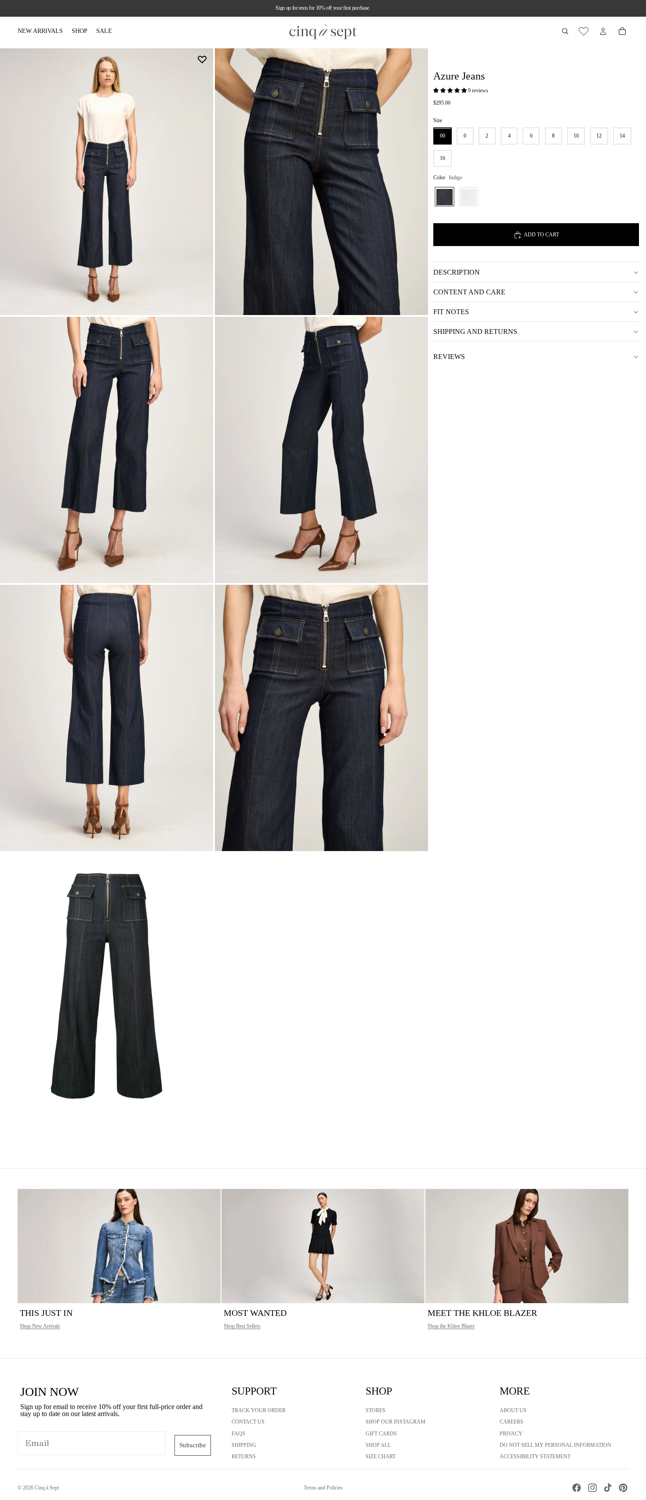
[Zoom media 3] (106, 450)
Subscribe (192, 1445)
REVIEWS (449, 356)
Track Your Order (259, 1410)
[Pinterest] (623, 1487)
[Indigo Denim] (444, 197)
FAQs (238, 1434)
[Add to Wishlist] (202, 59)
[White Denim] (468, 197)
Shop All (378, 1445)
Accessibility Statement (535, 1456)
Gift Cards (381, 1434)
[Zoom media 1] (106, 181)
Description (456, 272)
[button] (450, 91)
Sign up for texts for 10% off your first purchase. (323, 8)
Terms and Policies (323, 1488)
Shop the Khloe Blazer (451, 1326)
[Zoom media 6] (321, 718)
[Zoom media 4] (321, 450)
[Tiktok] (607, 1487)
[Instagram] (592, 1487)
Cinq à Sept (47, 1488)
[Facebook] (576, 1487)
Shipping (244, 1445)
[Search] (565, 31)
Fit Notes (451, 311)
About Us (513, 1410)
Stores (375, 1410)
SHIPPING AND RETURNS (475, 331)
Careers (511, 1422)
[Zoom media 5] (106, 718)
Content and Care (469, 292)
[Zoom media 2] (321, 181)
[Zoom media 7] (106, 986)
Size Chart (381, 1456)
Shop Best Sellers (242, 1326)
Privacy (511, 1434)
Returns (244, 1456)
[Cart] (622, 31)
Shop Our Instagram (395, 1422)
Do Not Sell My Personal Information (555, 1445)
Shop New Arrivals (40, 1326)
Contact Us (248, 1422)
